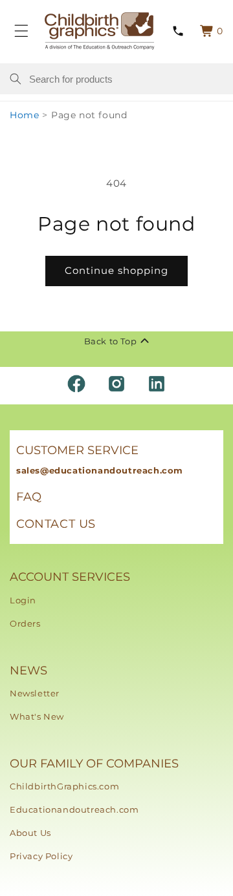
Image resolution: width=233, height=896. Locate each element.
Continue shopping (116, 270)
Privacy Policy (41, 856)
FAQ (29, 497)
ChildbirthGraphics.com (64, 786)
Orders (25, 623)
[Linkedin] (156, 383)
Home (24, 115)
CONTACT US (56, 524)
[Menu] (21, 31)
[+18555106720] (178, 31)
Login (23, 600)
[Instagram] (116, 383)
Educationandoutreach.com (74, 809)
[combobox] (126, 78)
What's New (37, 716)
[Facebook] (76, 383)
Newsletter (35, 693)
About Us (30, 833)
